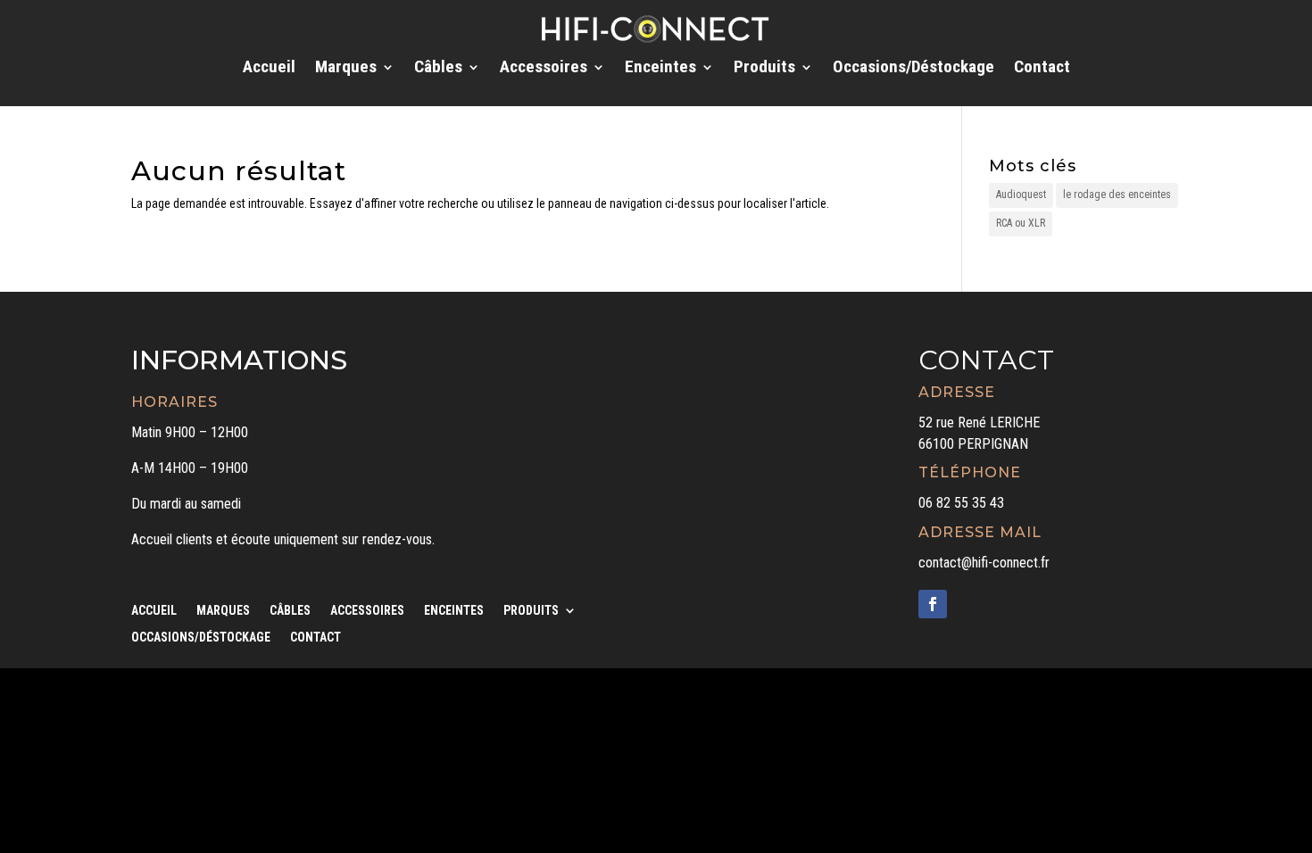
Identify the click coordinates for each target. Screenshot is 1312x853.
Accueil (269, 69)
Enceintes (660, 69)
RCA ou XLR (1020, 223)
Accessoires (543, 69)
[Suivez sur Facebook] (932, 604)
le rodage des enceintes (1117, 194)
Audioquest (1021, 194)
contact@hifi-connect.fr (984, 562)
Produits (764, 69)
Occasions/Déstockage (913, 69)
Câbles (438, 69)
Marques (346, 69)
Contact (1042, 69)
